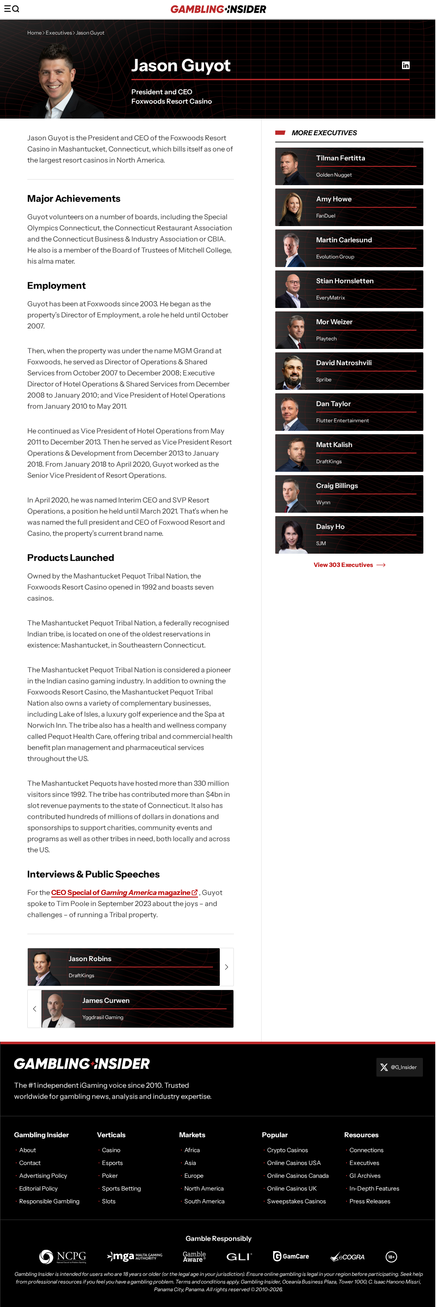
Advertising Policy (43, 1175)
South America (204, 1201)
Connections (367, 1150)
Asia (190, 1163)
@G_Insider (404, 1067)
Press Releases (370, 1201)
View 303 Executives (343, 565)
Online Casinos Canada (298, 1175)
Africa (192, 1150)
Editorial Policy (38, 1188)
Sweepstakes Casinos (296, 1201)
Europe (194, 1175)
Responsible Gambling (49, 1201)
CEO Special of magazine (120, 892)
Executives (59, 32)
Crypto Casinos (287, 1150)
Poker (110, 1175)
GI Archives (365, 1175)
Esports (112, 1163)
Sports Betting (121, 1188)
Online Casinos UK (292, 1188)
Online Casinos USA (294, 1163)
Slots (109, 1201)
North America (204, 1188)
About (27, 1150)
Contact (30, 1163)
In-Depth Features (374, 1188)
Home (34, 32)
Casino (111, 1150)
